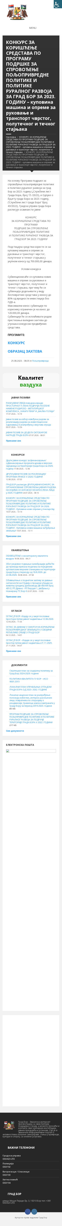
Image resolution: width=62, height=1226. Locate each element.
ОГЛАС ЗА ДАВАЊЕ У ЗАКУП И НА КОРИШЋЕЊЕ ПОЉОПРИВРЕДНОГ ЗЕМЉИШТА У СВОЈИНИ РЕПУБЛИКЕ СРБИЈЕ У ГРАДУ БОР (30, 629)
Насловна (11, 137)
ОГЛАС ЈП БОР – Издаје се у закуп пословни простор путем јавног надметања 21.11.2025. (29, 641)
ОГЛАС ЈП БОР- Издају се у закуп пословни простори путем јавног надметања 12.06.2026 (29, 617)
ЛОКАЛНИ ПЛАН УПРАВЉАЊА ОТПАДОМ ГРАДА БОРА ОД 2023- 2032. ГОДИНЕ (30, 688)
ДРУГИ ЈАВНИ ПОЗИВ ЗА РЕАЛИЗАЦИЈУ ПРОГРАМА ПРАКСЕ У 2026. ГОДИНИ (26, 475)
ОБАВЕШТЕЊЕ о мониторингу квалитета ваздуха (27, 557)
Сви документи (15, 730)
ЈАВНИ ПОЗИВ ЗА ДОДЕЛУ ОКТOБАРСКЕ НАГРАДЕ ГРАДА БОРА (26, 434)
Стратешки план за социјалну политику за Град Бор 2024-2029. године (31, 672)
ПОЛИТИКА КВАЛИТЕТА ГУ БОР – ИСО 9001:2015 (28, 680)
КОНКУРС (16, 342)
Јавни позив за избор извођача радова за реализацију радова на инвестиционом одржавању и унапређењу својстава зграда (28, 422)
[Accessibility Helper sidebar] (58, 4)
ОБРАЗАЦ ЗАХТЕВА (25, 351)
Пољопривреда (40, 360)
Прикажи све (13, 440)
